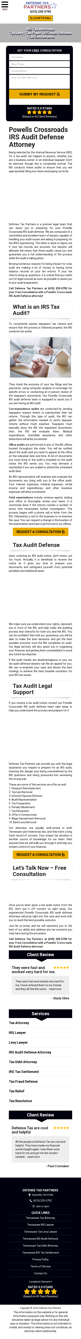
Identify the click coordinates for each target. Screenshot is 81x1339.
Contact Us (40, 1273)
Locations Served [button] (39, 1281)
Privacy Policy (40, 1259)
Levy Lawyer (18, 1042)
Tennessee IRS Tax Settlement (40, 1252)
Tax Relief (16, 1091)
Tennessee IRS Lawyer (40, 1224)
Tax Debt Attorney (23, 1062)
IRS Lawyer (17, 1033)
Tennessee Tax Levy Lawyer (40, 1231)
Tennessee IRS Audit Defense (40, 1238)
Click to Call (42, 18)
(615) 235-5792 (40, 11)
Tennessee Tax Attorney (40, 1217)
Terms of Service (40, 1266)
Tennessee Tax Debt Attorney (40, 1245)
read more (55, 988)
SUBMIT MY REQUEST (38, 94)
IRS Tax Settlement (24, 1072)
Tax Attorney (19, 1023)
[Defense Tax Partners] (40, 1183)
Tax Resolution (20, 1101)
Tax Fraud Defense (23, 1081)
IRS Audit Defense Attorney (30, 1052)
